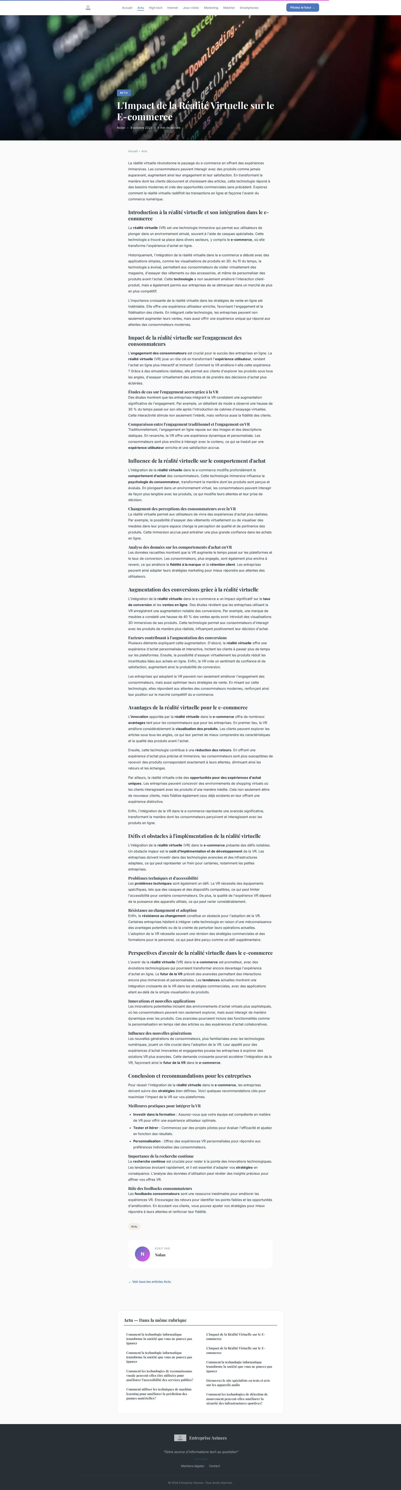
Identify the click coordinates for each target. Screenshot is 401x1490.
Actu (140, 7)
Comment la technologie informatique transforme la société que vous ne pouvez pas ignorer (159, 1338)
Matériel (229, 7)
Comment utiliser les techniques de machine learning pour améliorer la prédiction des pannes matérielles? (159, 1393)
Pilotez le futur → (302, 7)
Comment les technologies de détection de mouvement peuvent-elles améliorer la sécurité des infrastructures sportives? (237, 1398)
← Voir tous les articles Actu (149, 1282)
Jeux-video (191, 7)
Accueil (127, 7)
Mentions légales (192, 1466)
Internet (172, 7)
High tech (155, 7)
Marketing (211, 7)
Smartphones (249, 7)
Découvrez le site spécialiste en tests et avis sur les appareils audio (238, 1382)
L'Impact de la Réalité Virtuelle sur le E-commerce (235, 1336)
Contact (214, 1466)
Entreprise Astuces (208, 1438)
